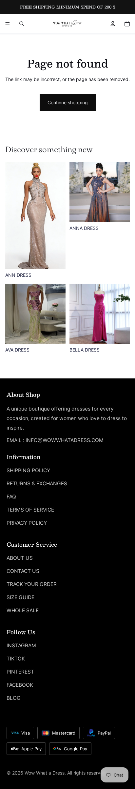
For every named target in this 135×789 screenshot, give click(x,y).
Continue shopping (68, 102)
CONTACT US (23, 571)
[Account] (113, 23)
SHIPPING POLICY (28, 470)
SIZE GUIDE (20, 597)
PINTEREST (20, 672)
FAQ (11, 497)
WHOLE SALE (23, 610)
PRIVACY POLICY (27, 523)
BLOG (14, 698)
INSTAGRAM (21, 645)
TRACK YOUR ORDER (32, 584)
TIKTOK (16, 659)
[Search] (21, 23)
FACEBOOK (20, 685)
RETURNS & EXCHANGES (37, 483)
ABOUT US (20, 558)
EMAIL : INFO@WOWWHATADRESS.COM (55, 440)
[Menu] (7, 23)
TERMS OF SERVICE (30, 510)
